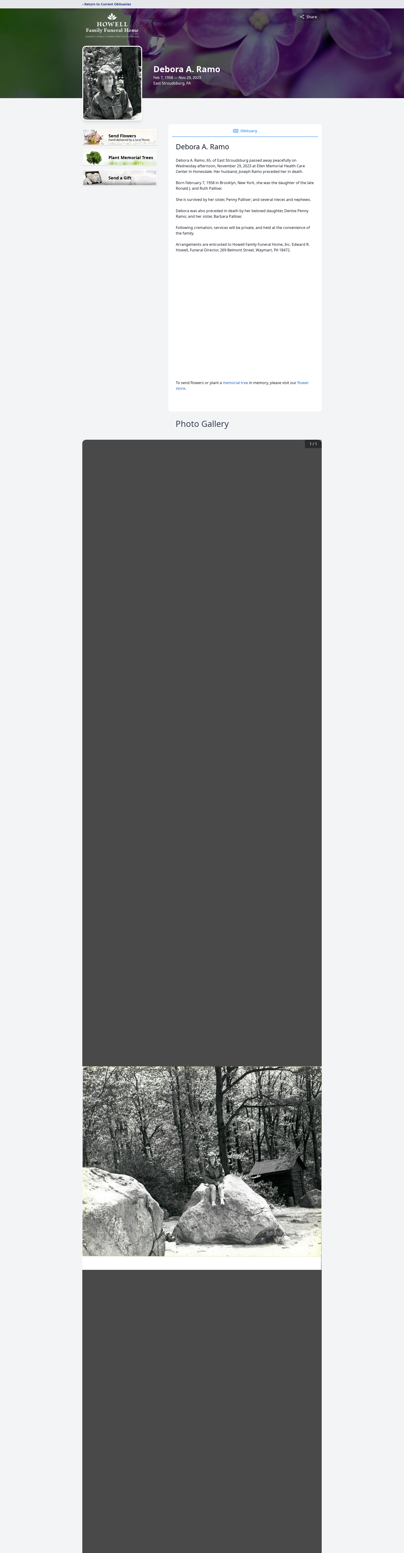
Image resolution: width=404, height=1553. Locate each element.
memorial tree (235, 382)
